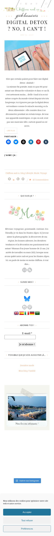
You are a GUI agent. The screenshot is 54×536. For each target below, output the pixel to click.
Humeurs (31, 15)
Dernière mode (27, 365)
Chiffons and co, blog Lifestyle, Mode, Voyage (26, 173)
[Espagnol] (21, 314)
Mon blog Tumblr (27, 370)
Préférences (27, 528)
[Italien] (26, 314)
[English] (16, 314)
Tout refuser (27, 520)
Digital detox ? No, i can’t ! (27, 25)
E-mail (27, 333)
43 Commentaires (40, 179)
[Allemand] (32, 314)
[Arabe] (37, 314)
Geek (19, 15)
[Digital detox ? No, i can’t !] (27, 55)
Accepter (27, 512)
